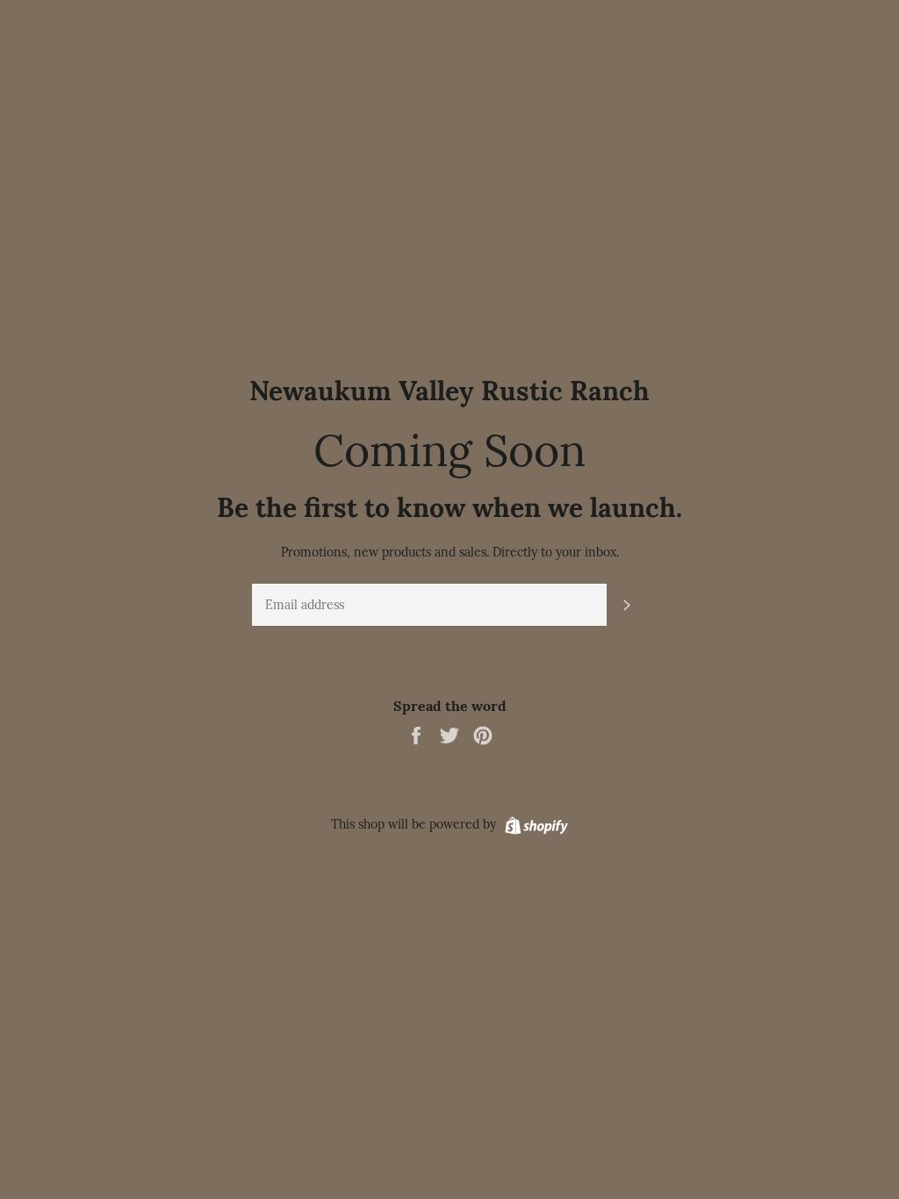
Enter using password (818, 25)
